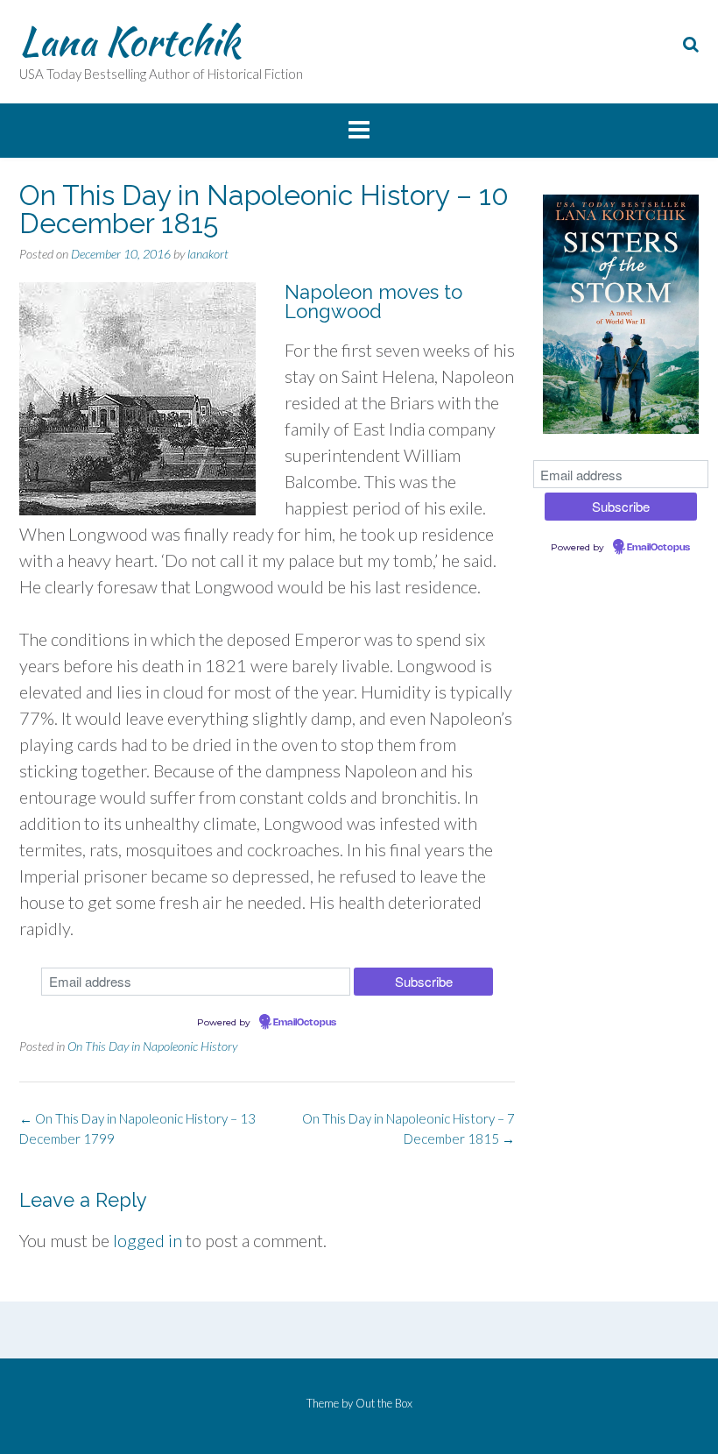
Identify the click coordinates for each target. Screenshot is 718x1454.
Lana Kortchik (129, 41)
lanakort (208, 253)
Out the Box (383, 1403)
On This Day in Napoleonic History (152, 1046)
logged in (147, 1240)
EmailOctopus (304, 1022)
